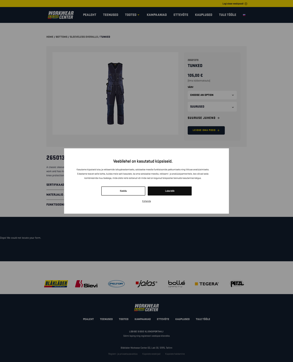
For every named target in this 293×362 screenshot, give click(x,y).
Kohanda (146, 201)
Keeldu (123, 191)
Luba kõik (169, 191)
